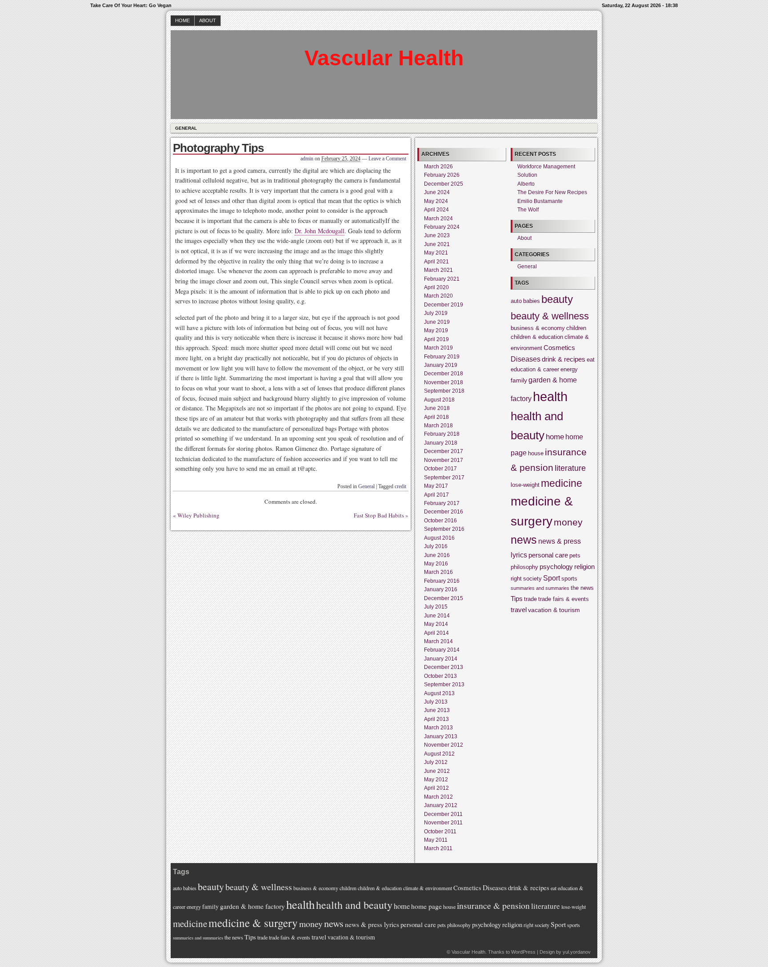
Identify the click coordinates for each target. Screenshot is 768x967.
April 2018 (436, 417)
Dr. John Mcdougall (319, 231)
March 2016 (438, 572)
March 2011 (438, 848)
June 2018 (437, 408)
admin (306, 158)
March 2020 (438, 296)
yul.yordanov (577, 952)
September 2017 (444, 477)
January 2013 (440, 736)
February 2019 (442, 357)
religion (584, 566)
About (207, 20)
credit (400, 486)
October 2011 (440, 831)
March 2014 (438, 641)
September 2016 (444, 529)
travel (519, 609)
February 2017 (442, 503)
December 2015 (443, 598)
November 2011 (443, 823)
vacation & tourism (554, 609)
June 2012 (437, 771)
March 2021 (438, 270)
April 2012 (436, 788)
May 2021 (436, 253)
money (568, 522)
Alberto (526, 184)
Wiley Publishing (198, 515)
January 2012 (440, 805)
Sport (551, 578)
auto (516, 301)
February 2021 (442, 279)
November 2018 (443, 382)
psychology (556, 566)
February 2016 (442, 581)
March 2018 (438, 425)
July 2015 (436, 607)
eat (591, 360)
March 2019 (438, 348)
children (576, 328)
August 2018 (439, 400)
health (550, 396)
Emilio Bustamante (540, 201)
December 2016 (443, 512)
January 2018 (440, 443)
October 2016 (440, 520)
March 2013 (438, 727)
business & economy (538, 328)
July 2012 (436, 762)
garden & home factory (252, 906)
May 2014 (436, 624)
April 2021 (436, 262)
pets (574, 556)
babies (531, 301)
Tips (517, 598)
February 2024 (442, 227)
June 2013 (437, 710)
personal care (548, 555)
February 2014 (442, 650)
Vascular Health (384, 58)
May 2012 (436, 779)
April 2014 (436, 633)
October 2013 (440, 676)
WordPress (523, 952)
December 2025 (443, 184)
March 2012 (438, 797)
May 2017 (436, 486)
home (555, 436)
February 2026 (442, 175)
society (532, 579)
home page (426, 906)
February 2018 (442, 434)
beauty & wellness (550, 316)
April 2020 (436, 287)
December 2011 (443, 814)
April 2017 (436, 495)
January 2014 (440, 659)
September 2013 (444, 684)
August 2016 (439, 538)
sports (569, 579)
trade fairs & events (563, 599)
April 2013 (436, 719)
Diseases (525, 359)
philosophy (524, 567)
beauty (557, 299)
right (516, 579)
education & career (535, 369)
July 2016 (436, 546)
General (186, 128)
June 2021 (437, 244)
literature (570, 468)
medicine (561, 483)
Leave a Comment (387, 158)
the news (582, 588)
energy (569, 369)
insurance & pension (493, 905)
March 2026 (438, 166)
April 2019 (436, 339)
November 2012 (443, 745)
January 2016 (440, 589)
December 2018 (443, 373)
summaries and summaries (540, 588)
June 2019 (437, 322)
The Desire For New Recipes (552, 192)
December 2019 (443, 305)
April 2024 (436, 210)
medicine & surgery (253, 922)
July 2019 (436, 313)
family (519, 380)
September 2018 (444, 391)
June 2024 (437, 192)
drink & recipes (563, 359)
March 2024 (438, 218)
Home (182, 20)
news (524, 540)
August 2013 (439, 693)
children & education (537, 337)
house (536, 453)
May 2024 (436, 201)
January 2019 (440, 365)
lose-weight (525, 485)
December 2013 (443, 667)
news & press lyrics (372, 924)
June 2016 (437, 555)
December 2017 (443, 451)
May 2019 (436, 330)
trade (530, 599)
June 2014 (437, 616)
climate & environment (427, 887)
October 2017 (440, 469)
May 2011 (436, 840)
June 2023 (437, 235)
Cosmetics (559, 347)
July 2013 (436, 702)
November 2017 (443, 460)
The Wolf (528, 210)
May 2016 (436, 564)
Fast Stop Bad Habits (379, 515)
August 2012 (439, 754)
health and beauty (354, 905)
